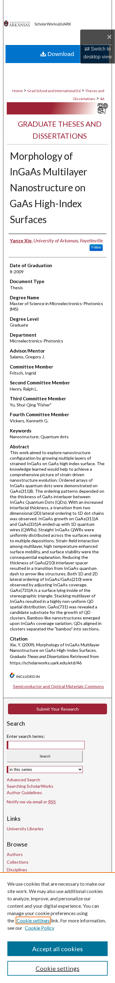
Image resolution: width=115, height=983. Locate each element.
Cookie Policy (39, 928)
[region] (57, 927)
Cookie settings (33, 920)
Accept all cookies (57, 948)
